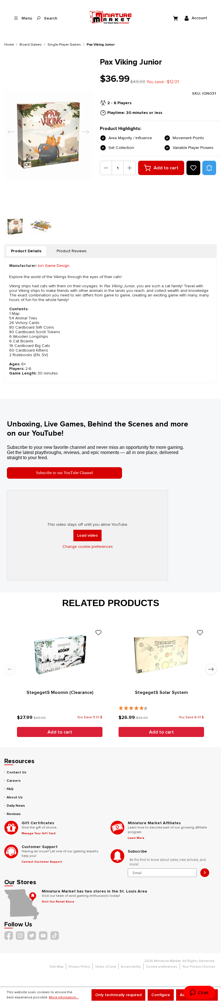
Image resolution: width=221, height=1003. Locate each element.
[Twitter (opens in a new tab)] (31, 935)
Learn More (136, 838)
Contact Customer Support (42, 862)
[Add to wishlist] (193, 168)
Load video (87, 535)
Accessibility (131, 967)
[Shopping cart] (176, 18)
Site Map (56, 967)
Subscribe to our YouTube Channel (64, 473)
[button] (209, 168)
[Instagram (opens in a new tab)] (20, 935)
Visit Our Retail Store (58, 901)
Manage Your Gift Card (39, 833)
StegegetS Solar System (161, 692)
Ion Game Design (53, 265)
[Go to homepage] (111, 17)
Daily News (16, 806)
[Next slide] (211, 669)
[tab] (26, 251)
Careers (14, 781)
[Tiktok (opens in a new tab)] (54, 935)
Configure (160, 994)
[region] (48, 147)
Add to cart (166, 168)
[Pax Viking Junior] (48, 134)
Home (9, 44)
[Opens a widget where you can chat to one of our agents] (199, 993)
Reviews (14, 814)
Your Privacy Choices (198, 967)
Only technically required (118, 994)
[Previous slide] (10, 669)
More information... (64, 997)
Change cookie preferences (87, 546)
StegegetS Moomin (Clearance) (59, 692)
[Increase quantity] (129, 168)
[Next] (84, 134)
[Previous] (9, 134)
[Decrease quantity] (106, 168)
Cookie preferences (161, 967)
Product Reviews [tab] (72, 251)
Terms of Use (105, 967)
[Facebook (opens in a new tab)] (8, 935)
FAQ (10, 789)
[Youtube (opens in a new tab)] (43, 935)
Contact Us (16, 772)
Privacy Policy (79, 967)
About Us (15, 797)
